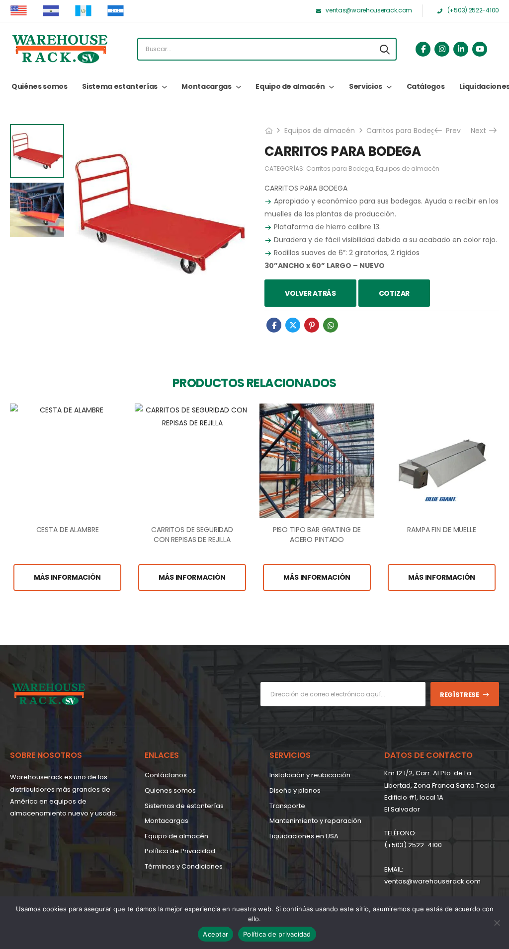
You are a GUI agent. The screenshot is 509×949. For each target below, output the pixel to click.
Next (479, 131)
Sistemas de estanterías (184, 806)
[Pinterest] (311, 325)
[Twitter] (292, 325)
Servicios (365, 86)
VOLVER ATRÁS (310, 293)
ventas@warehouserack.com (432, 881)
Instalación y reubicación (309, 775)
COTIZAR (394, 293)
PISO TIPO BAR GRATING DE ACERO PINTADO (317, 534)
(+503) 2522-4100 (413, 845)
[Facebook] (273, 325)
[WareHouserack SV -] (59, 49)
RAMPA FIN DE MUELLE (441, 530)
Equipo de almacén (290, 86)
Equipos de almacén (319, 131)
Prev (450, 131)
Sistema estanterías (119, 86)
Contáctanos (166, 775)
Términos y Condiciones (184, 866)
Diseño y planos (295, 790)
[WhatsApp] (330, 325)
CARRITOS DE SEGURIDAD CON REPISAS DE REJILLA (192, 534)
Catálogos (426, 86)
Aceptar (215, 934)
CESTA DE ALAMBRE (67, 530)
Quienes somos (170, 790)
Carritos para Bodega (403, 131)
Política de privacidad (277, 934)
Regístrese (459, 694)
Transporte (287, 806)
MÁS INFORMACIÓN (67, 577)
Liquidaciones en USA (304, 836)
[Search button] (384, 49)
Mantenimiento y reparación (315, 820)
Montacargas (206, 86)
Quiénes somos (39, 86)
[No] (497, 923)
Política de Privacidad (180, 851)
